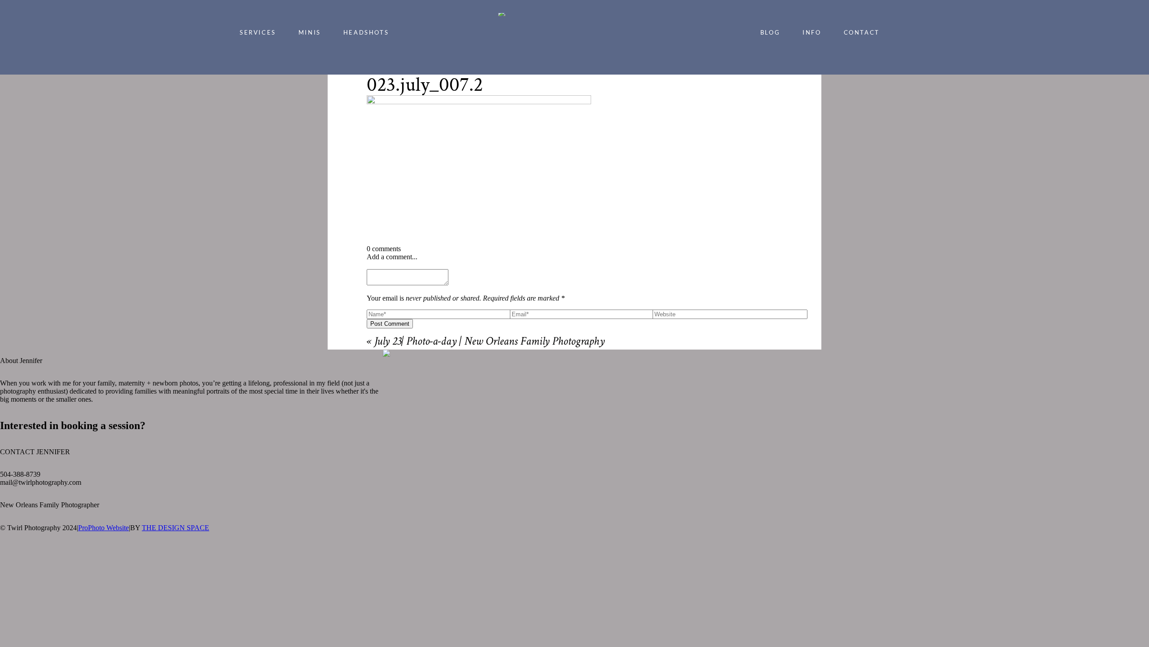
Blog (770, 32)
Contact (862, 32)
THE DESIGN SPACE (175, 528)
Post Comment (389, 323)
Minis (309, 32)
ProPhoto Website (103, 528)
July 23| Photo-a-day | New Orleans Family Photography (489, 342)
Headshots (366, 32)
